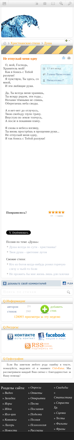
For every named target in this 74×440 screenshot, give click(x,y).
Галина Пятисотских (59, 74)
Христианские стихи (25, 43)
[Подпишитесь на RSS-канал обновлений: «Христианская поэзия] (37, 350)
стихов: (11, 311)
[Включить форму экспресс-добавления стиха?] (68, 40)
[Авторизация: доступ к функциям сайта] (69, 3)
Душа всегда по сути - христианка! (32, 247)
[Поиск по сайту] (61, 3)
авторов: (12, 307)
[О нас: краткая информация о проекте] (36, 3)
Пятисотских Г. (56, 80)
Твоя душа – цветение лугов (28, 252)
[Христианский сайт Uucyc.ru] (21, 36)
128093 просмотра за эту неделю (37, 316)
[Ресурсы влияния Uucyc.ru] (4, 43)
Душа (48, 43)
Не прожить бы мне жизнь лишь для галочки (39, 274)
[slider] (56, 212)
